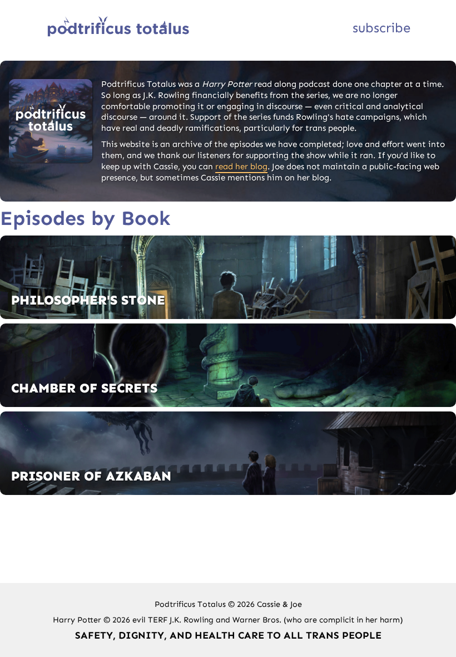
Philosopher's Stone (88, 300)
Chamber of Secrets (84, 388)
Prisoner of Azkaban (91, 476)
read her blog (241, 166)
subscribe (381, 27)
